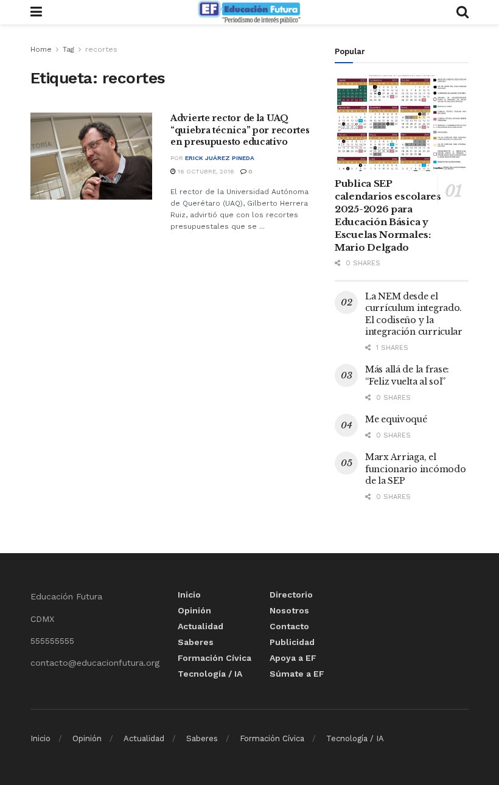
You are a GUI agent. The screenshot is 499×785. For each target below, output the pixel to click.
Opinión (194, 610)
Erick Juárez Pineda (219, 158)
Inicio (189, 594)
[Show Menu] (36, 12)
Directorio (291, 594)
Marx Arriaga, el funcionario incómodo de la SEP (415, 469)
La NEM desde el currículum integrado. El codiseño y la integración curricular (413, 314)
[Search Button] (462, 12)
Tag (68, 49)
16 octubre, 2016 (205, 171)
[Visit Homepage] (248, 12)
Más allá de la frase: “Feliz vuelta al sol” (407, 375)
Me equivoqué (396, 419)
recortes (101, 49)
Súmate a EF (297, 674)
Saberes (196, 642)
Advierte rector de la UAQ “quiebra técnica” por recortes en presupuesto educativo (240, 130)
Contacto (289, 626)
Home (41, 49)
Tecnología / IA (210, 674)
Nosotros (289, 610)
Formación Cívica (214, 658)
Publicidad (292, 642)
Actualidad (200, 626)
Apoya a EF (293, 658)
